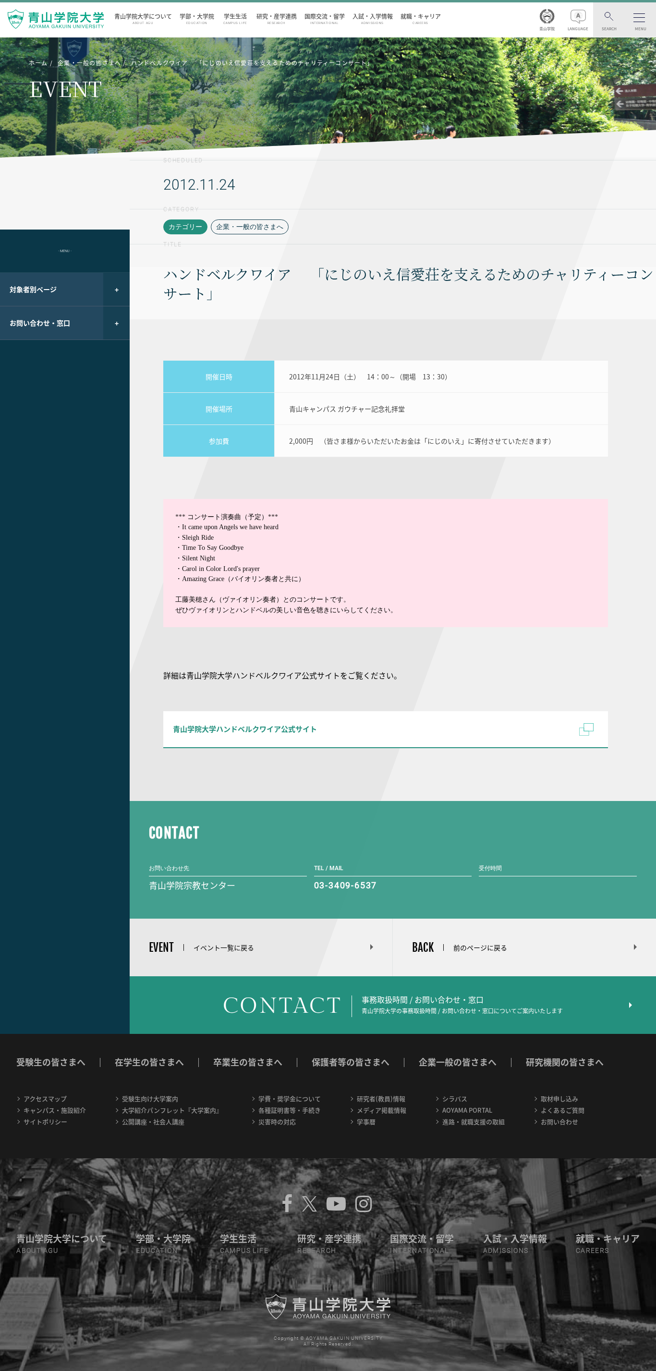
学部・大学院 (197, 18)
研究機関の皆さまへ (565, 1062)
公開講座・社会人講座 (153, 1121)
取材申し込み (559, 1098)
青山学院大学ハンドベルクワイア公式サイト (245, 729)
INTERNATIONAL (419, 1250)
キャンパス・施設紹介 (55, 1110)
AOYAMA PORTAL (467, 1110)
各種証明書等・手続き (289, 1110)
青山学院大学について (143, 18)
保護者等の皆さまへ (350, 1062)
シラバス (454, 1098)
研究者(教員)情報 (381, 1098)
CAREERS (592, 1250)
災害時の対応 (277, 1121)
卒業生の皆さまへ (247, 1062)
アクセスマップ (45, 1098)
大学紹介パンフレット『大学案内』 (172, 1110)
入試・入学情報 (372, 18)
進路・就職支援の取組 (473, 1121)
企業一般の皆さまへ (458, 1062)
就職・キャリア (421, 18)
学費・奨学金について (289, 1098)
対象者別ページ (33, 289)
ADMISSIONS (506, 1250)
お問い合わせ (559, 1121)
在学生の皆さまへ (149, 1062)
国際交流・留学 (324, 18)
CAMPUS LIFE (244, 1250)
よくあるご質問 (562, 1110)
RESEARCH (316, 1250)
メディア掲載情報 (381, 1110)
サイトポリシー (45, 1121)
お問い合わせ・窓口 (40, 323)
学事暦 (366, 1121)
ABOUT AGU (37, 1250)
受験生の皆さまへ (50, 1062)
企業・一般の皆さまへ (249, 227)
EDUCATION (157, 1250)
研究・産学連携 (276, 18)
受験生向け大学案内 (150, 1098)
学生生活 (235, 18)
